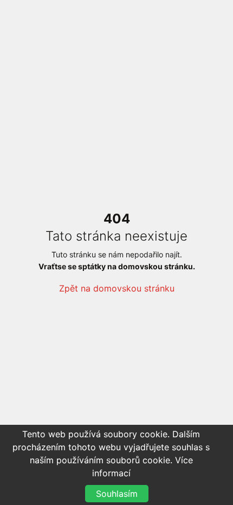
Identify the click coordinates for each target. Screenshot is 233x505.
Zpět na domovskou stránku (116, 288)
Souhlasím (117, 493)
